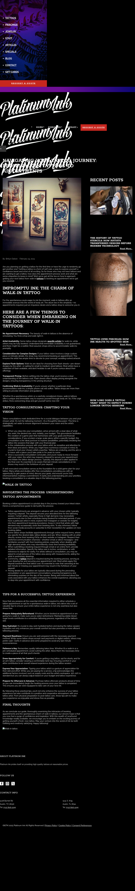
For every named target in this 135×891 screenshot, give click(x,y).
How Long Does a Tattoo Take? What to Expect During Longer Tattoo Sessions (111, 403)
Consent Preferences (82, 825)
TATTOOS (10, 18)
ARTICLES (10, 44)
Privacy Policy (51, 825)
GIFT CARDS (12, 71)
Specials (10, 51)
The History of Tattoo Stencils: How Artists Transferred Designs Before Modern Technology (110, 242)
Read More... (126, 248)
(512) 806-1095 (9, 807)
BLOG (8, 58)
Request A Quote (23, 83)
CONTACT (10, 65)
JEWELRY (10, 31)
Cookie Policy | (65, 825)
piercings (11, 24)
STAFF (8, 38)
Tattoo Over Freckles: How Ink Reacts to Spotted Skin (109, 340)
